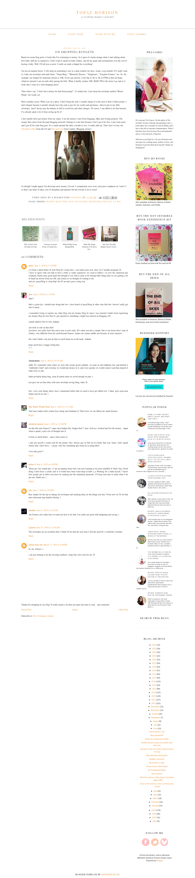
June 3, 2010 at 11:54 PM (45, 265)
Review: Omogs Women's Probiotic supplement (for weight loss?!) (159, 513)
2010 (153, 703)
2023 (154, 656)
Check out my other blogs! (157, 766)
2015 (154, 685)
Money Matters (56, 202)
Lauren (32, 527)
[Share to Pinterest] (115, 197)
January (155, 806)
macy (31, 265)
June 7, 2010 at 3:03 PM (43, 490)
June (155, 728)
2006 (154, 821)
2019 (154, 670)
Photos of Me (111, 202)
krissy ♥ (32, 464)
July (155, 725)
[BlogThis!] (107, 197)
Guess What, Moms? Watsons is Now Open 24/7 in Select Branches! (160, 534)
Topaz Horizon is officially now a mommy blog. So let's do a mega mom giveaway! (160, 458)
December (155, 707)
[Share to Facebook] (112, 197)
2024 (154, 652)
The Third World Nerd (39, 406)
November (155, 710)
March (155, 798)
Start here (76, 34)
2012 (153, 696)
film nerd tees (57, 128)
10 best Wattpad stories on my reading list (159, 477)
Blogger (159, 861)
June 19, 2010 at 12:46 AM (48, 527)
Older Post (123, 609)
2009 (153, 810)
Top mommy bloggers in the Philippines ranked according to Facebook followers (159, 555)
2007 (154, 818)
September (155, 718)
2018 (154, 674)
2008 (154, 814)
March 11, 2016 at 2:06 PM (55, 544)
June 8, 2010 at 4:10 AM (47, 510)
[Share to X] (110, 197)
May (155, 791)
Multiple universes (156, 759)
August (156, 721)
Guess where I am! (157, 732)
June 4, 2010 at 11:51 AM (62, 406)
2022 (154, 660)
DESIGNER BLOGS (110, 874)
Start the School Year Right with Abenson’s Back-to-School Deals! (159, 437)
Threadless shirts (28, 128)
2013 (153, 692)
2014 (154, 689)
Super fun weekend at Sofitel (157, 739)
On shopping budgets (157, 770)
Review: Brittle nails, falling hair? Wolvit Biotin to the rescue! (158, 574)
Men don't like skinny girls (156, 755)
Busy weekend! (157, 735)
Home (52, 34)
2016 (153, 681)
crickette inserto (36, 424)
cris (30, 490)
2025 (154, 649)
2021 (154, 663)
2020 (154, 667)
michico (32, 510)
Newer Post (26, 609)
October (155, 714)
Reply (31, 285)
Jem (30, 294)
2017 (154, 678)
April (155, 795)
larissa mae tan (36, 544)
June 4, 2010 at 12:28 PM (55, 423)
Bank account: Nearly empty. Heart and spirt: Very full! (159, 416)
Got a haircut (157, 774)
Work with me (105, 34)
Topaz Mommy (136, 34)
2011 (153, 700)
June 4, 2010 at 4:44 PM (47, 464)
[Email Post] (100, 198)
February (155, 802)
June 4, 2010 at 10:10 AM (52, 360)
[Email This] (104, 197)
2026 (154, 645)
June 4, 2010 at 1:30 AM (44, 294)
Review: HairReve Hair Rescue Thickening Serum (160, 594)
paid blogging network (85, 202)
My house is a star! (157, 763)
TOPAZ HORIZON (97, 12)
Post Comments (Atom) (43, 615)
